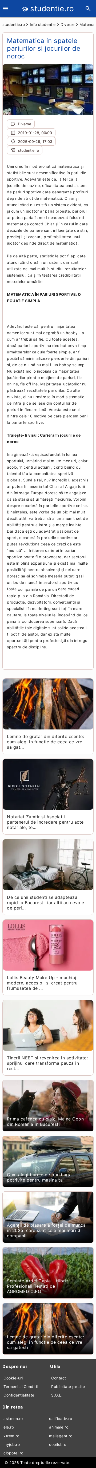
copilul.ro (57, 1444)
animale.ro (58, 1427)
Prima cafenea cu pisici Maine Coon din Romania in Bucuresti (45, 1121)
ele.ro (8, 1427)
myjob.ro (11, 1444)
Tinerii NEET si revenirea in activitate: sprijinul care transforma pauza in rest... (47, 1063)
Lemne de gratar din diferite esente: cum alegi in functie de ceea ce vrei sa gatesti (45, 1342)
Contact (58, 1378)
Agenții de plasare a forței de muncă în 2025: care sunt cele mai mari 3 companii (46, 1230)
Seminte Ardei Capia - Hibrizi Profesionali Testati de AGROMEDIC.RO (38, 1286)
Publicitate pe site (68, 1386)
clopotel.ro (13, 1453)
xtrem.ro (11, 1436)
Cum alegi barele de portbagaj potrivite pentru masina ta (40, 1177)
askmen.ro (13, 1418)
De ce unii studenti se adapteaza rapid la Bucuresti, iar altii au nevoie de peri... (45, 903)
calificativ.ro (60, 1418)
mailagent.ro (60, 1436)
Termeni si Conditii (20, 1386)
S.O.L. (56, 1395)
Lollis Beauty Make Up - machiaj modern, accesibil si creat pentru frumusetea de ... (42, 983)
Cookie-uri (13, 1378)
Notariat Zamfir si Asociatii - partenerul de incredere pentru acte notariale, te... (45, 822)
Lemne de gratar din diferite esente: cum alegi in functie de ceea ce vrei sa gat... (45, 742)
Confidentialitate (18, 1395)
